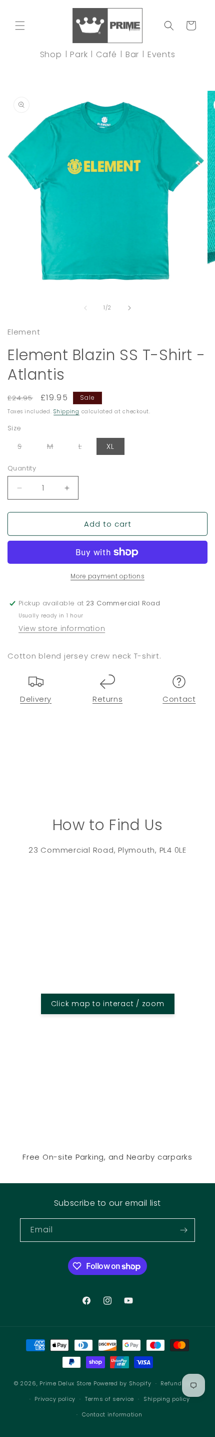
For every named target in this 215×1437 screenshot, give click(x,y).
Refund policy (180, 1383)
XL (110, 446)
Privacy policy (55, 1399)
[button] (20, 26)
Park (79, 54)
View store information (61, 628)
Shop (51, 54)
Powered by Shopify (123, 1383)
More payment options (107, 576)
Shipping (67, 411)
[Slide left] (85, 308)
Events (162, 54)
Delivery (36, 699)
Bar (132, 54)
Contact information (112, 1414)
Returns (107, 699)
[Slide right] (129, 308)
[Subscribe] (183, 1230)
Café (106, 54)
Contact (179, 699)
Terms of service (109, 1399)
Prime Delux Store (66, 1383)
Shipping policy (167, 1399)
